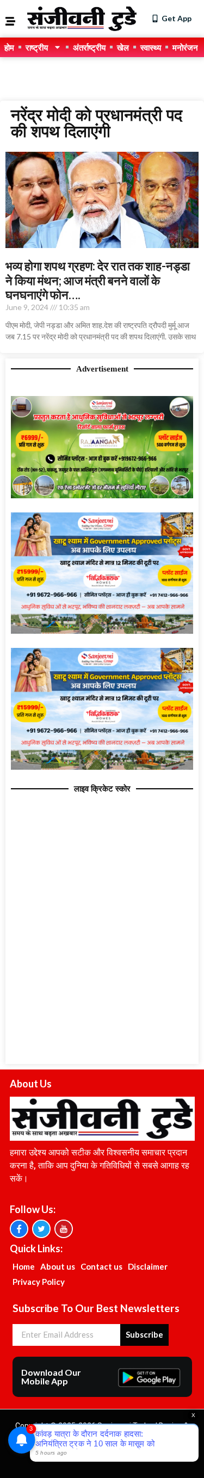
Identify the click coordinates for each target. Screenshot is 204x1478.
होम (9, 47)
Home (24, 1266)
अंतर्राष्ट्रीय (89, 47)
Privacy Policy (39, 1282)
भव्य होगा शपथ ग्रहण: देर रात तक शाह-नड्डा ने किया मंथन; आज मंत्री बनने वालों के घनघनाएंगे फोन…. (97, 280)
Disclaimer (148, 1266)
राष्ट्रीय (37, 47)
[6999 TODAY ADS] (102, 495)
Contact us (101, 1266)
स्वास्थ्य (150, 47)
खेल (123, 47)
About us (57, 1266)
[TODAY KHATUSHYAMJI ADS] (102, 630)
